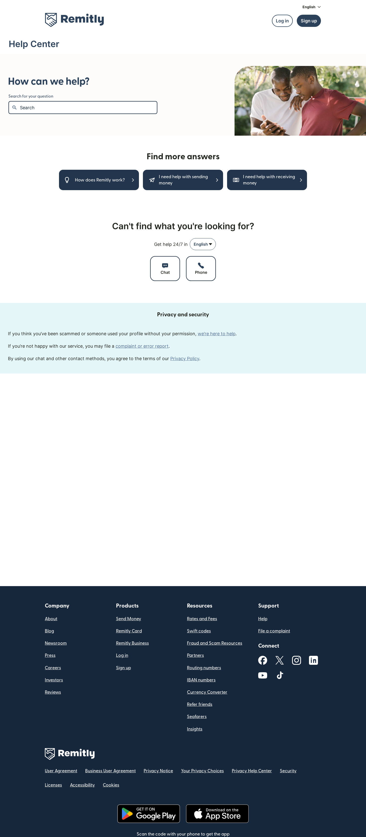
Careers (53, 668)
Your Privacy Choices (202, 771)
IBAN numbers (201, 680)
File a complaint (274, 631)
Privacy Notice (158, 771)
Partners (195, 655)
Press (50, 655)
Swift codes (199, 631)
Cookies (111, 785)
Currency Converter (207, 692)
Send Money (128, 619)
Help (262, 619)
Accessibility (82, 785)
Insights (194, 729)
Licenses (53, 785)
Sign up (123, 668)
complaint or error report (142, 346)
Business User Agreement (110, 771)
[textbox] (88, 107)
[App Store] (217, 813)
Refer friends (199, 704)
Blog (49, 631)
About (51, 619)
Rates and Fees (202, 619)
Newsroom (56, 643)
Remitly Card (129, 631)
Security (288, 771)
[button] (312, 7)
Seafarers (197, 717)
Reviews (53, 692)
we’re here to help (217, 333)
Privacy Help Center (252, 771)
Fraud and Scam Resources (214, 643)
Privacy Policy (184, 358)
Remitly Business (132, 643)
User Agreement (61, 771)
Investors (54, 680)
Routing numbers (204, 668)
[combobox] (203, 244)
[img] (74, 20)
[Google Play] (148, 813)
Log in (122, 655)
